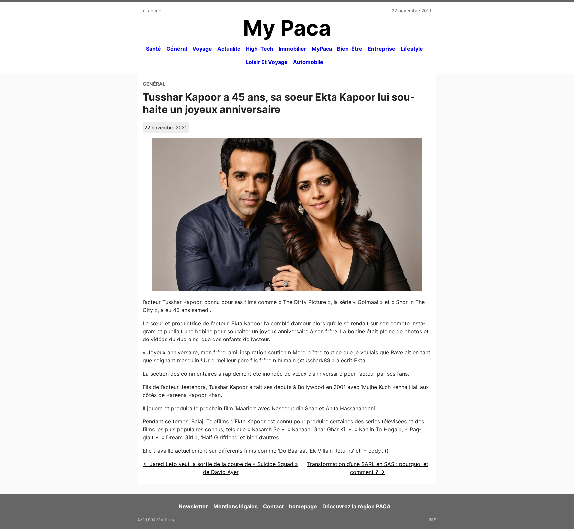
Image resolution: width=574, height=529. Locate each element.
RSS (432, 519)
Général (176, 48)
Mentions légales (235, 506)
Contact (273, 506)
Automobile (308, 62)
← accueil (153, 10)
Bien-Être (349, 48)
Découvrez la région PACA (356, 506)
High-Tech (259, 48)
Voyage (202, 48)
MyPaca (322, 48)
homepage (303, 506)
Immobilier (292, 48)
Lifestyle (412, 48)
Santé (153, 48)
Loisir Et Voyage (267, 62)
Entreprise (381, 48)
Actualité (228, 48)
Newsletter (193, 506)
